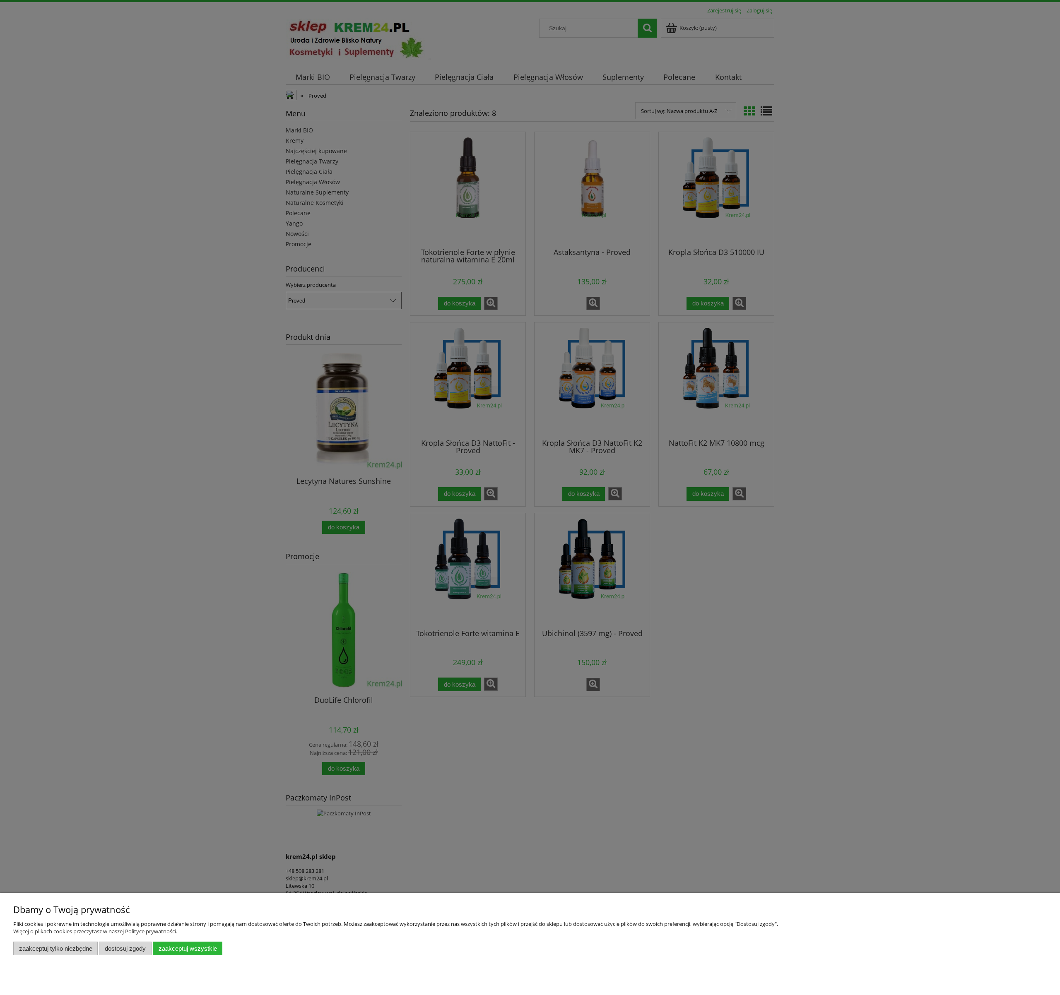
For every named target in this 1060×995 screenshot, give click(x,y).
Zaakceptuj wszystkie (188, 948)
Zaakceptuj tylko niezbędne (55, 948)
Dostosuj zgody (125, 948)
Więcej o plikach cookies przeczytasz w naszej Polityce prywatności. (95, 931)
